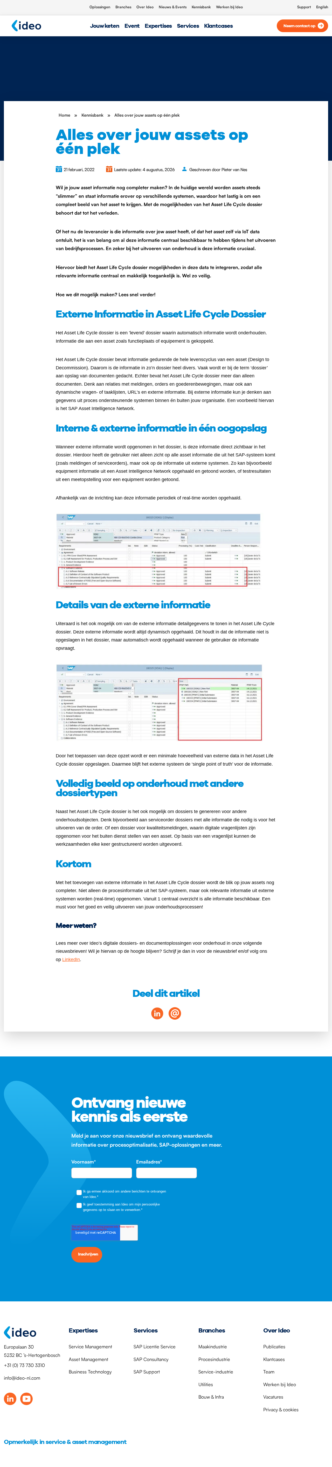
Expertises (158, 25)
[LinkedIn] (10, 1399)
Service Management (90, 1346)
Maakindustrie (212, 1346)
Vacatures (273, 1397)
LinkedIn (71, 959)
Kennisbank (201, 7)
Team (268, 1371)
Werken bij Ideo (229, 7)
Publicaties (274, 1346)
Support (304, 7)
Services (188, 25)
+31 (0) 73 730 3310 (24, 1365)
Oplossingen (99, 7)
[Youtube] (26, 1399)
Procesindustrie (214, 1359)
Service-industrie (215, 1371)
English (322, 7)
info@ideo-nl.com (22, 1378)
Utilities (205, 1384)
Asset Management (88, 1359)
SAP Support (147, 1371)
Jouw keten (104, 25)
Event (132, 25)
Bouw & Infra (211, 1397)
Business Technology (90, 1371)
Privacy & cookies (281, 1409)
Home (64, 115)
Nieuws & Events (172, 7)
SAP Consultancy (151, 1359)
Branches (123, 7)
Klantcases (218, 25)
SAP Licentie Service (155, 1346)
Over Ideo (145, 7)
